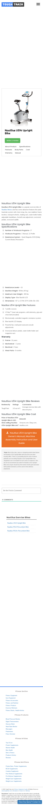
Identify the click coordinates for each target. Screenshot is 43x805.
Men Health (9, 750)
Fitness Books (10, 710)
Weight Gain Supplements (14, 778)
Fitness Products (11, 705)
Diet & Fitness (10, 752)
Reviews (8, 757)
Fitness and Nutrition (12, 703)
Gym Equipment (11, 698)
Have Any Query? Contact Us (30, 802)
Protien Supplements (20, 766)
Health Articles (19, 710)
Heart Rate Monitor (11, 726)
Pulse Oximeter (10, 734)
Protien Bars (9, 766)
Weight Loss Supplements (14, 781)
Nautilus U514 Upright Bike (16, 523)
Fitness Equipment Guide (21, 789)
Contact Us (22, 790)
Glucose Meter (10, 724)
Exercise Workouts (11, 708)
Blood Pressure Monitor (13, 719)
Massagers (9, 729)
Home (9, 63)
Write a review (12, 141)
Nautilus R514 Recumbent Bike (18, 527)
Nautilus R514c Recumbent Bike (18, 531)
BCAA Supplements (12, 769)
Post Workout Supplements (14, 774)
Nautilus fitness (7, 209)
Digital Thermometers (12, 721)
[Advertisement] (21, 31)
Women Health (10, 747)
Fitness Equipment (11, 695)
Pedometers (9, 731)
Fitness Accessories (12, 700)
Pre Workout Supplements (14, 776)
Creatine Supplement (12, 771)
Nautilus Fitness (19, 63)
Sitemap (28, 790)
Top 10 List (9, 742)
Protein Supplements (12, 745)
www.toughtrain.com (7, 790)
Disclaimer (15, 790)
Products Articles (11, 755)
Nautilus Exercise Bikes (18, 517)
